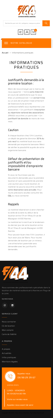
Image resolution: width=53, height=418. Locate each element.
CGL (10, 195)
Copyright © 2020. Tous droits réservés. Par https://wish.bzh (23, 413)
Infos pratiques (9, 357)
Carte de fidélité (9, 334)
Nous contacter (9, 321)
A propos (6, 349)
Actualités (6, 353)
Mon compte (7, 330)
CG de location (8, 325)
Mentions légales (10, 361)
